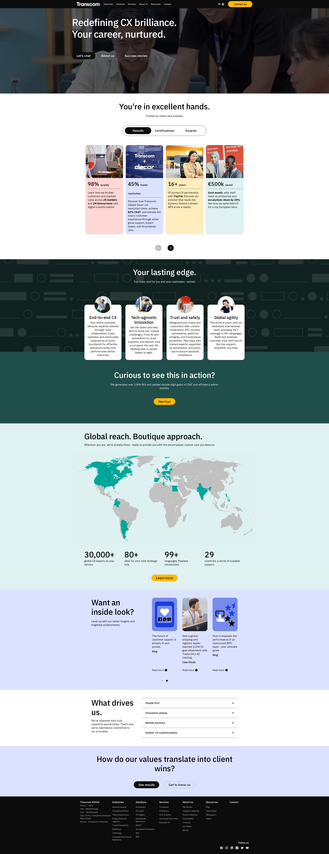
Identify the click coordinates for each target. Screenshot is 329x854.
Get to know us (179, 785)
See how (164, 401)
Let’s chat (84, 56)
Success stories (136, 56)
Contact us (240, 4)
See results (146, 785)
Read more (158, 670)
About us (107, 56)
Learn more (164, 578)
